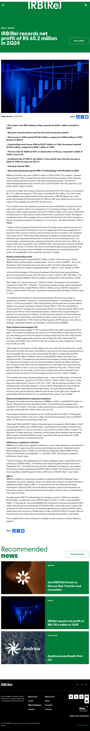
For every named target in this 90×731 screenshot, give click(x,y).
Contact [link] (48, 709)
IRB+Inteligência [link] (34, 705)
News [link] (3, 28)
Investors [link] (49, 705)
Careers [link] (31, 709)
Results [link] (11, 28)
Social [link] (30, 701)
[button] (3, 5)
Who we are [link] (32, 697)
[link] (44, 5)
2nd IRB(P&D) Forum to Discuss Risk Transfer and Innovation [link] (64, 586)
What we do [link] (50, 697)
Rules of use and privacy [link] (79, 716)
